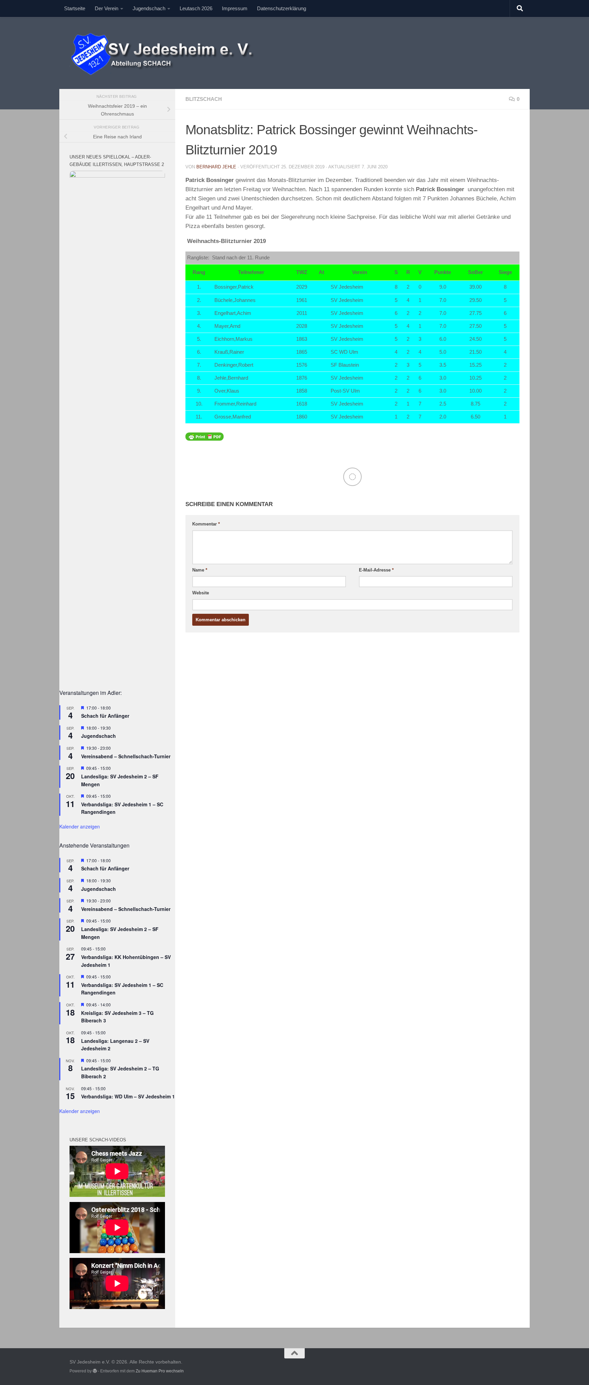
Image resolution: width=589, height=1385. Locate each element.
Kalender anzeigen (79, 826)
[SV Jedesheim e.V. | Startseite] (167, 53)
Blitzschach (203, 99)
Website (200, 592)
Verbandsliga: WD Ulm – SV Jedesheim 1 (128, 1096)
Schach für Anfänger (105, 715)
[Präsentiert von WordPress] (95, 1371)
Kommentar (206, 524)
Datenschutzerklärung (281, 8)
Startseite (74, 8)
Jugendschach (149, 8)
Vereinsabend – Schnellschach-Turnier (125, 756)
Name (199, 570)
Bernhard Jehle (216, 166)
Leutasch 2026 (196, 8)
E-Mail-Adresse (376, 570)
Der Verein (106, 8)
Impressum (234, 8)
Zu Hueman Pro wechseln (160, 1371)
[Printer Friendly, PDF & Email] (204, 436)
